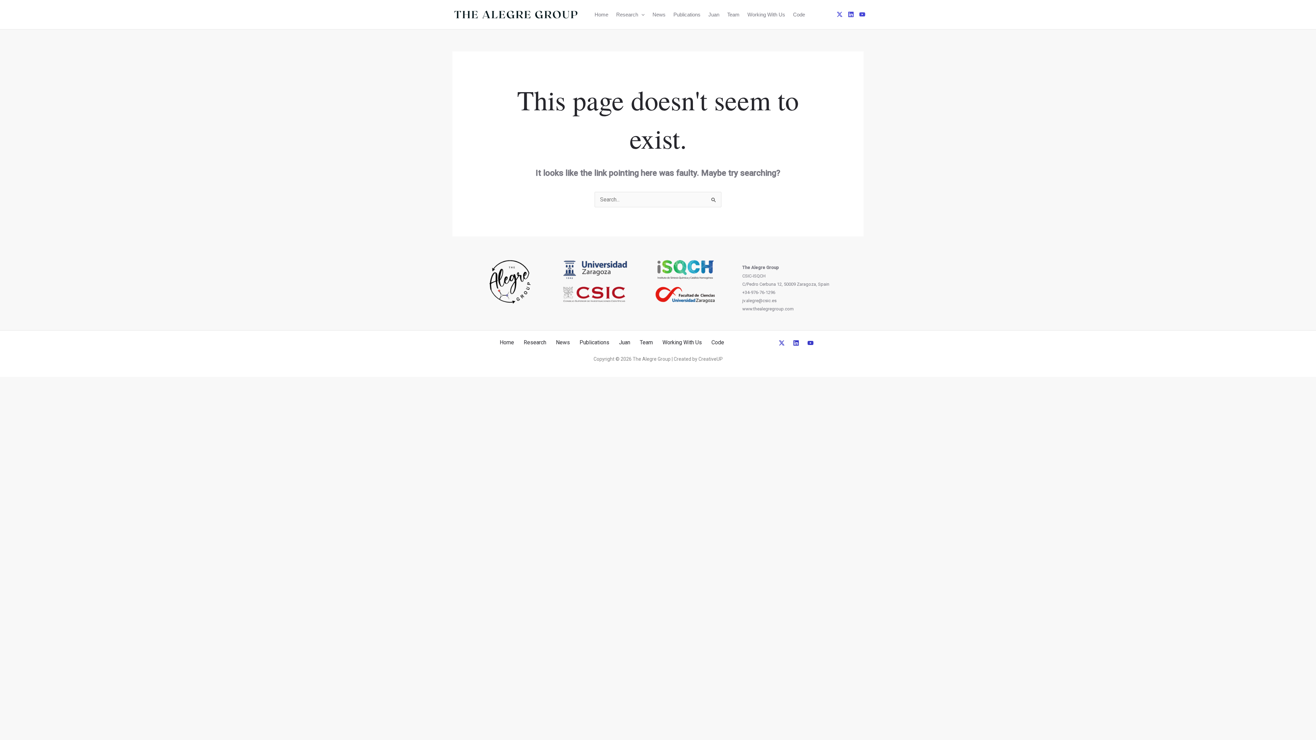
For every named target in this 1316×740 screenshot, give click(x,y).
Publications (686, 14)
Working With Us (766, 14)
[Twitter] (840, 14)
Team (733, 14)
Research (627, 14)
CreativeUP (710, 359)
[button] (641, 14)
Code (799, 14)
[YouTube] (862, 14)
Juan (713, 14)
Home (601, 14)
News (659, 14)
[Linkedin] (851, 14)
